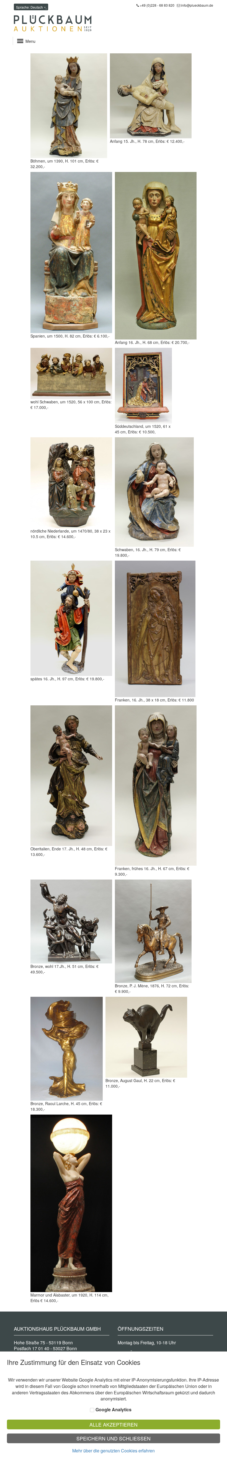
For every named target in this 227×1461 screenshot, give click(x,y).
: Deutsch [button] (30, 7)
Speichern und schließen (113, 1438)
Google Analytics (113, 1409)
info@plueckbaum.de (197, 5)
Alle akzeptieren (113, 1424)
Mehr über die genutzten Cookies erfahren (113, 1450)
